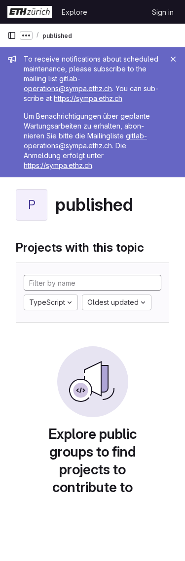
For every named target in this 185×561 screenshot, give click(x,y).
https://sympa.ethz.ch (88, 98)
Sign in (163, 12)
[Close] (173, 59)
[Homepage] (29, 12)
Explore (74, 12)
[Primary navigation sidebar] (12, 35)
